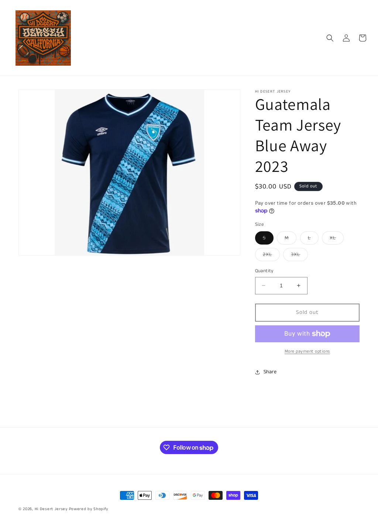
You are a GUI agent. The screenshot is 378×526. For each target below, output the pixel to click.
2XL (271, 255)
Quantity (264, 270)
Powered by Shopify (89, 509)
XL (337, 239)
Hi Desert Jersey (51, 509)
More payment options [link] (307, 351)
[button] (330, 38)
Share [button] (270, 372)
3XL (299, 255)
